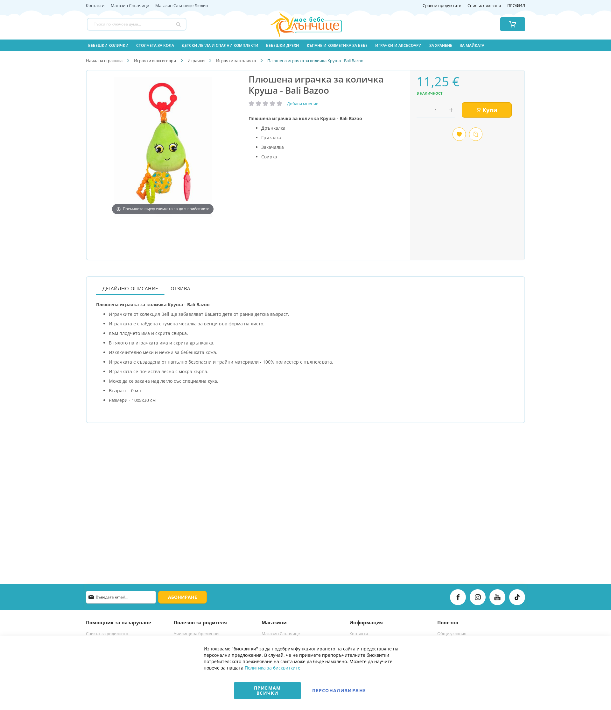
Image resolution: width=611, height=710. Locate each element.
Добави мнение (302, 103)
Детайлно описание (130, 288)
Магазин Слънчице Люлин (181, 5)
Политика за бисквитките (272, 668)
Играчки (196, 60)
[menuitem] (108, 45)
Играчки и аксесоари (155, 60)
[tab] (130, 288)
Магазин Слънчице (130, 5)
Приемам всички (267, 690)
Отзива (181, 288)
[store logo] (298, 24)
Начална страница (104, 60)
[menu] (305, 45)
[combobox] (136, 24)
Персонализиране (339, 690)
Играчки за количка (236, 60)
